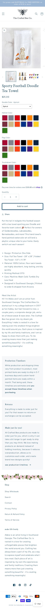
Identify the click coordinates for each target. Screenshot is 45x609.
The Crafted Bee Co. (19, 605)
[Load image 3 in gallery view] (34, 76)
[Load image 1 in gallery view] (11, 76)
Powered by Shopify (30, 605)
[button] (3, 14)
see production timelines (16, 465)
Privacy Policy (11, 509)
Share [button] (7, 214)
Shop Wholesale (12, 491)
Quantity (5, 192)
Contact (8, 503)
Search (8, 497)
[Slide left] (2, 77)
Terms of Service (12, 520)
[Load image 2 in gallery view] (22, 76)
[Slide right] (42, 77)
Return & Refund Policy (15, 514)
